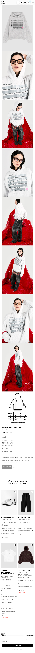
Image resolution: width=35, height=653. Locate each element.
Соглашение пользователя (28, 635)
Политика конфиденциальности (27, 633)
